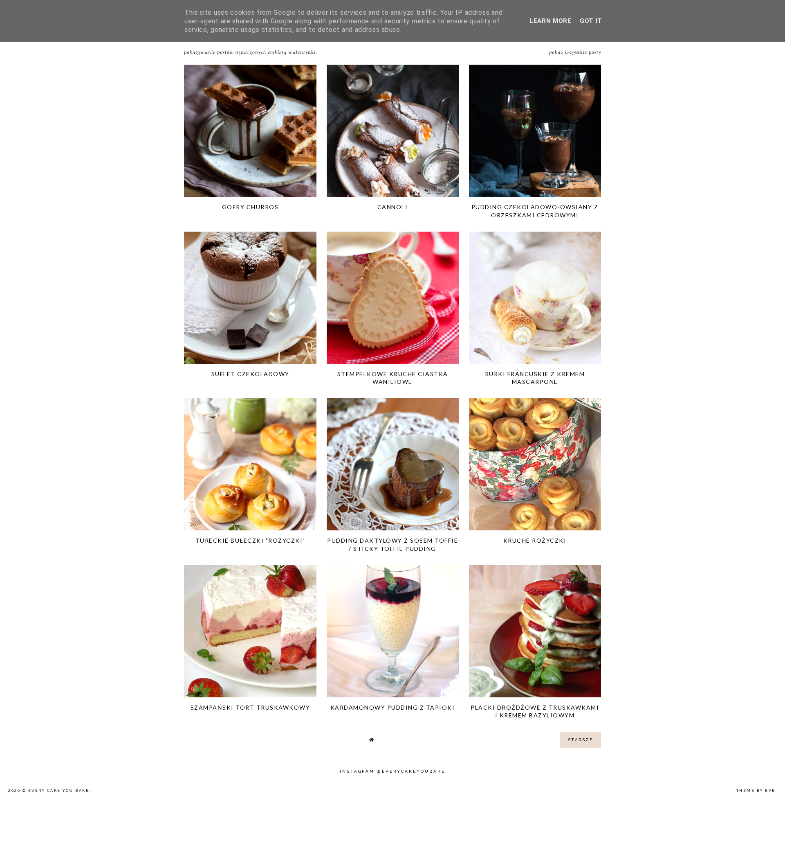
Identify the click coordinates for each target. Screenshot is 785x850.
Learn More (550, 21)
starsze (580, 739)
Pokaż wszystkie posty (575, 52)
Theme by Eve (756, 791)
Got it (591, 21)
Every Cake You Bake (59, 791)
